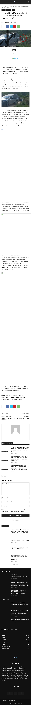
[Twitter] (11, 26)
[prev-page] (2, 476)
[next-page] (5, 476)
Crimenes (20, 395)
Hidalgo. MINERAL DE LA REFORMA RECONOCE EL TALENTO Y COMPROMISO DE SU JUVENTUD (19, 549)
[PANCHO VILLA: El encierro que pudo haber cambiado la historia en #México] (6, 541)
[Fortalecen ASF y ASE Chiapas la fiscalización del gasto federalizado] (6, 605)
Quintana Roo (8, 9)
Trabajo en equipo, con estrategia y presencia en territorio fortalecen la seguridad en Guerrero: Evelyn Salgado (20, 584)
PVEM (8, 399)
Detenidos (13, 397)
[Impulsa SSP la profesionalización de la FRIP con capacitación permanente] (6, 622)
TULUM (20, 399)
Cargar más (15, 564)
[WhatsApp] (18, 26)
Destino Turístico (5, 397)
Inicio (3, 6)
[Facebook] (7, 26)
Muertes (4, 399)
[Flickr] (15, 693)
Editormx (7, 22)
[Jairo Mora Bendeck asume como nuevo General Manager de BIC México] (6, 577)
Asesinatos (14, 395)
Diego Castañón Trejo (21, 397)
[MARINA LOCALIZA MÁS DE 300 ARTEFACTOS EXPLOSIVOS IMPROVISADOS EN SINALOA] (6, 593)
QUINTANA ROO (14, 399)
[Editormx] (2, 22)
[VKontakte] (22, 693)
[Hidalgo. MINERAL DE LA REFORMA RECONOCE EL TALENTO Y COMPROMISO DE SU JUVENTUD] (6, 549)
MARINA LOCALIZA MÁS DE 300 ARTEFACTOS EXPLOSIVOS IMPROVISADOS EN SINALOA (18, 592)
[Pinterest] (14, 26)
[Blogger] (8, 693)
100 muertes (8, 395)
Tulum (13, 9)
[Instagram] (19, 693)
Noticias (6, 6)
